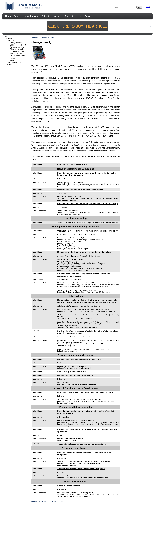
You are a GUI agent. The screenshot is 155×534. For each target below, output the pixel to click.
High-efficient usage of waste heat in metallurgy (79, 359)
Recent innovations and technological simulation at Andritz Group (87, 204)
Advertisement (31, 16)
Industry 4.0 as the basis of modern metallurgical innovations (85, 392)
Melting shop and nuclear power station (75, 375)
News (8, 16)
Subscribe (46, 16)
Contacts (89, 16)
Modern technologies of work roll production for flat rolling (84, 252)
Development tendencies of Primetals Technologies (81, 189)
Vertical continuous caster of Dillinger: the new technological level (87, 223)
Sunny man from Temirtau (69, 486)
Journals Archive (14, 62)
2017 (58, 38)
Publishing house (73, 16)
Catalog (17, 16)
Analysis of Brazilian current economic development (81, 469)
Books (10, 64)
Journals (34, 38)
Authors (58, 16)
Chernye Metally (47, 38)
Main (7, 36)
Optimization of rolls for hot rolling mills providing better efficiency (87, 231)
